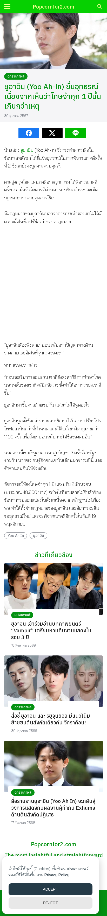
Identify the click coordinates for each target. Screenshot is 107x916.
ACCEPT (50, 889)
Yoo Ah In (16, 535)
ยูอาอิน (27, 150)
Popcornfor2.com (53, 6)
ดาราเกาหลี (16, 76)
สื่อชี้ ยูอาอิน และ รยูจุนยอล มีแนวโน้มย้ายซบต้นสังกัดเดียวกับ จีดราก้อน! (50, 719)
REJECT (50, 902)
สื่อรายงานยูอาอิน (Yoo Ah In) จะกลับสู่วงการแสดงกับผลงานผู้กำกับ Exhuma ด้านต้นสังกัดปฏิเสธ (53, 808)
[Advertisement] (53, 283)
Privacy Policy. (57, 874)
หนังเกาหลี (22, 615)
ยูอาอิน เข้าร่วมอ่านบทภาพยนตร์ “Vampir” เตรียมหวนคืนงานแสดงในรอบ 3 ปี (51, 630)
